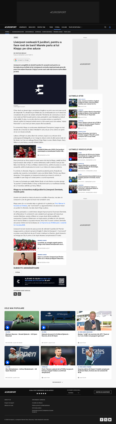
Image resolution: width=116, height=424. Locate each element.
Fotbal (16, 37)
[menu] (105, 27)
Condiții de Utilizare (37, 403)
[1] (37, 393)
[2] (39, 393)
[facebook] (101, 419)
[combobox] (74, 393)
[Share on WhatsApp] (19, 294)
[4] (43, 393)
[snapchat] (109, 419)
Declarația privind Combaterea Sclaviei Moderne (42, 411)
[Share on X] (15, 294)
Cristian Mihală (20, 53)
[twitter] (105, 419)
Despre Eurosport (9, 403)
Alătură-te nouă (9, 405)
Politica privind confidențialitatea (41, 405)
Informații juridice (36, 408)
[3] (41, 393)
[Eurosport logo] (10, 27)
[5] (45, 393)
